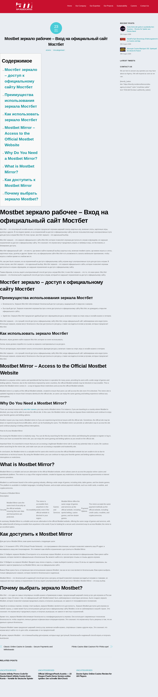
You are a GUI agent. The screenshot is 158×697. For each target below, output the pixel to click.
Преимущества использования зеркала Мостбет (21, 100)
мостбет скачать (30, 409)
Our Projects (108, 6)
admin (48, 50)
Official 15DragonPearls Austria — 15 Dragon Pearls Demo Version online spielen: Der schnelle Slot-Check (54, 676)
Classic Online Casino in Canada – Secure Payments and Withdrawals (28, 648)
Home (69, 6)
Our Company (80, 6)
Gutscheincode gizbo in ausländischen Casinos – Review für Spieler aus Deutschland (140, 29)
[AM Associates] (24, 9)
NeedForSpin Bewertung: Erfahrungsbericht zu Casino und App (142, 40)
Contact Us (144, 6)
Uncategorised (58, 50)
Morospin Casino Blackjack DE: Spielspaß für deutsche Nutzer (142, 50)
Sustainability (122, 6)
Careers (134, 6)
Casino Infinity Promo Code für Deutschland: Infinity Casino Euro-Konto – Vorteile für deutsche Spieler (16, 676)
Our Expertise (95, 6)
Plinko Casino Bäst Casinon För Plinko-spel (90, 646)
